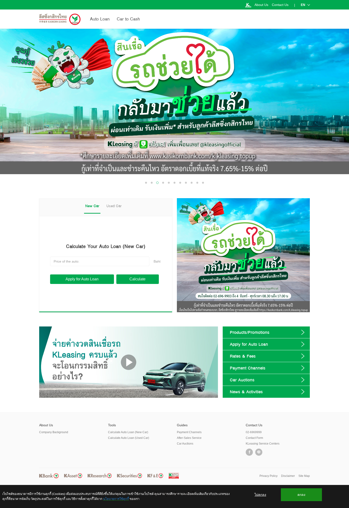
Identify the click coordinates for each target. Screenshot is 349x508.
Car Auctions (242, 380)
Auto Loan (100, 19)
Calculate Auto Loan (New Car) (128, 432)
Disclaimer (288, 476)
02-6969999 (254, 432)
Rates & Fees (243, 356)
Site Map (304, 476)
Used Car (114, 205)
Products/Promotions (249, 332)
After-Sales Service (189, 438)
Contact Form (254, 438)
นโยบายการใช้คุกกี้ (116, 499)
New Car (92, 205)
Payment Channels (247, 368)
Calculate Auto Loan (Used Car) (128, 438)
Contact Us (280, 5)
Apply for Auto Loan (82, 279)
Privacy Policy (268, 476)
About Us (261, 5)
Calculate (137, 279)
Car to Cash (128, 19)
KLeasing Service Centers (262, 443)
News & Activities (246, 392)
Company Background (53, 432)
